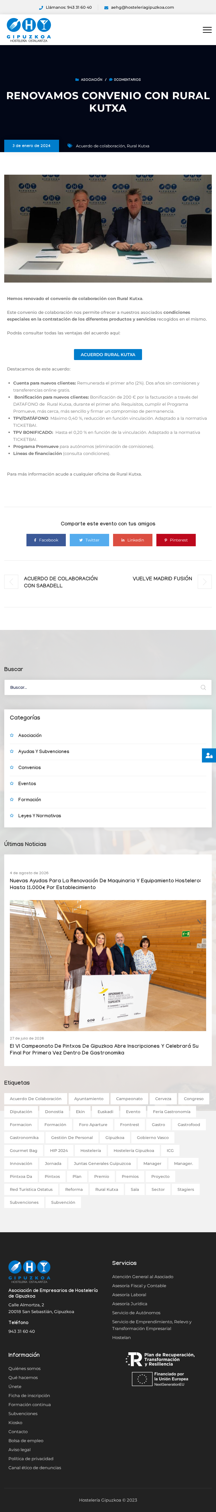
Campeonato (129, 1098)
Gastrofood (189, 1124)
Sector (158, 1189)
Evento (133, 1111)
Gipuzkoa (114, 1137)
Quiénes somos (24, 1368)
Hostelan (121, 1337)
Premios (130, 1176)
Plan (77, 1176)
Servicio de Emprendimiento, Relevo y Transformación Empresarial (152, 1325)
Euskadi (105, 1111)
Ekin (80, 1111)
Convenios (29, 768)
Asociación (91, 80)
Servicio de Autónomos (136, 1312)
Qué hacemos (23, 1377)
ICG (170, 1150)
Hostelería (90, 1150)
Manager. (183, 1163)
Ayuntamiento (89, 1098)
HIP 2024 (59, 1150)
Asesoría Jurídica (129, 1303)
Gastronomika (24, 1137)
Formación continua (29, 1404)
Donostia (54, 1111)
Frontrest (129, 1124)
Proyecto (160, 1176)
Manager (152, 1163)
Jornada (53, 1163)
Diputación (21, 1111)
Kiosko (15, 1422)
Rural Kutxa (138, 145)
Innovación (21, 1163)
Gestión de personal (72, 1137)
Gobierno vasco (153, 1137)
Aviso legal (19, 1449)
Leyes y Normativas (39, 816)
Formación (29, 800)
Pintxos (52, 1176)
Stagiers (185, 1189)
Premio (101, 1176)
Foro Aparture (93, 1124)
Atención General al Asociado (142, 1276)
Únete (14, 1386)
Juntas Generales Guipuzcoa (102, 1163)
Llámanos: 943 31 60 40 (69, 7)
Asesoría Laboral (129, 1294)
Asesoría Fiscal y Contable (139, 1285)
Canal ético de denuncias (34, 1467)
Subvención (63, 1202)
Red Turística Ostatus (31, 1189)
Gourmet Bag (23, 1150)
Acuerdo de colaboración (100, 145)
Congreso (194, 1098)
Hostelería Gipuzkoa (134, 1150)
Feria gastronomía (171, 1111)
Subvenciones (24, 1202)
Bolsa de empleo (25, 1440)
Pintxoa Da (21, 1176)
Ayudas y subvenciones (43, 752)
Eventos (27, 784)
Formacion (21, 1124)
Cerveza (163, 1098)
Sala (135, 1189)
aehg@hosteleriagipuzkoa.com (142, 7)
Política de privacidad (30, 1458)
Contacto (18, 1431)
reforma (74, 1189)
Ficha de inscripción (29, 1395)
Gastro (158, 1124)
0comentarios (127, 80)
